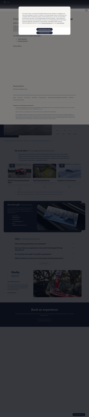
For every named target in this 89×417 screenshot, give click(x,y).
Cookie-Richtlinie (60, 23)
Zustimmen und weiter (44, 32)
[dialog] (44, 208)
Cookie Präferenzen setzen (45, 29)
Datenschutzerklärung (47, 23)
